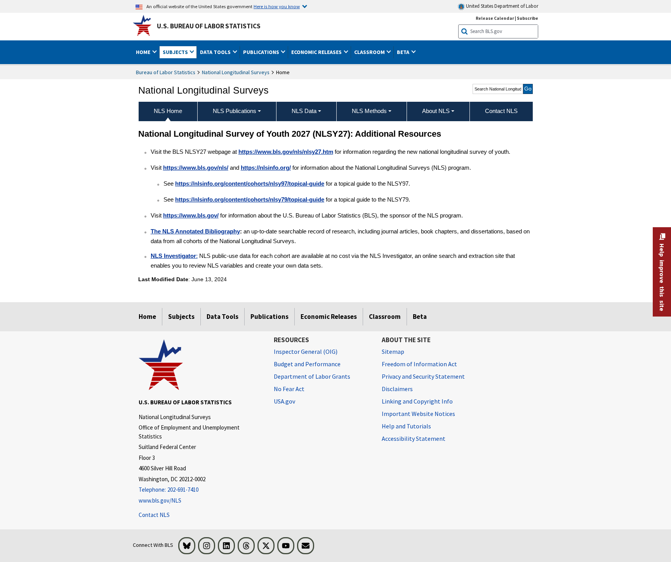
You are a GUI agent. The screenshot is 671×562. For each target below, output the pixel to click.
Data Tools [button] (216, 52)
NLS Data (304, 111)
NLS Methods (369, 111)
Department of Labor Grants (312, 376)
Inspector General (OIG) (305, 351)
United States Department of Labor (501, 6)
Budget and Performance (307, 364)
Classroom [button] (370, 52)
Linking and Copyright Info (417, 401)
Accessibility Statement (413, 438)
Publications (269, 316)
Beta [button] (403, 52)
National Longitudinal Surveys (235, 72)
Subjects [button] (176, 52)
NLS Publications (234, 111)
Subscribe (527, 18)
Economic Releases (329, 316)
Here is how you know (277, 6)
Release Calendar (495, 18)
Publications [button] (261, 52)
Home (147, 316)
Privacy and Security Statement (423, 376)
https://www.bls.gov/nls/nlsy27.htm (285, 152)
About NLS (436, 111)
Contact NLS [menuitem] (501, 111)
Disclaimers (397, 389)
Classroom (385, 316)
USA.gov (284, 401)
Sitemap (393, 351)
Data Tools (222, 316)
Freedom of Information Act (419, 364)
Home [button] (143, 52)
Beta (420, 316)
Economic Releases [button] (317, 52)
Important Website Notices (418, 414)
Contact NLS (154, 515)
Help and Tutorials (406, 426)
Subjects (181, 316)
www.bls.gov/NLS (160, 500)
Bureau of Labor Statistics (165, 72)
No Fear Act (289, 389)
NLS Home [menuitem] (168, 111)
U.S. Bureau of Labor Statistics (209, 26)
